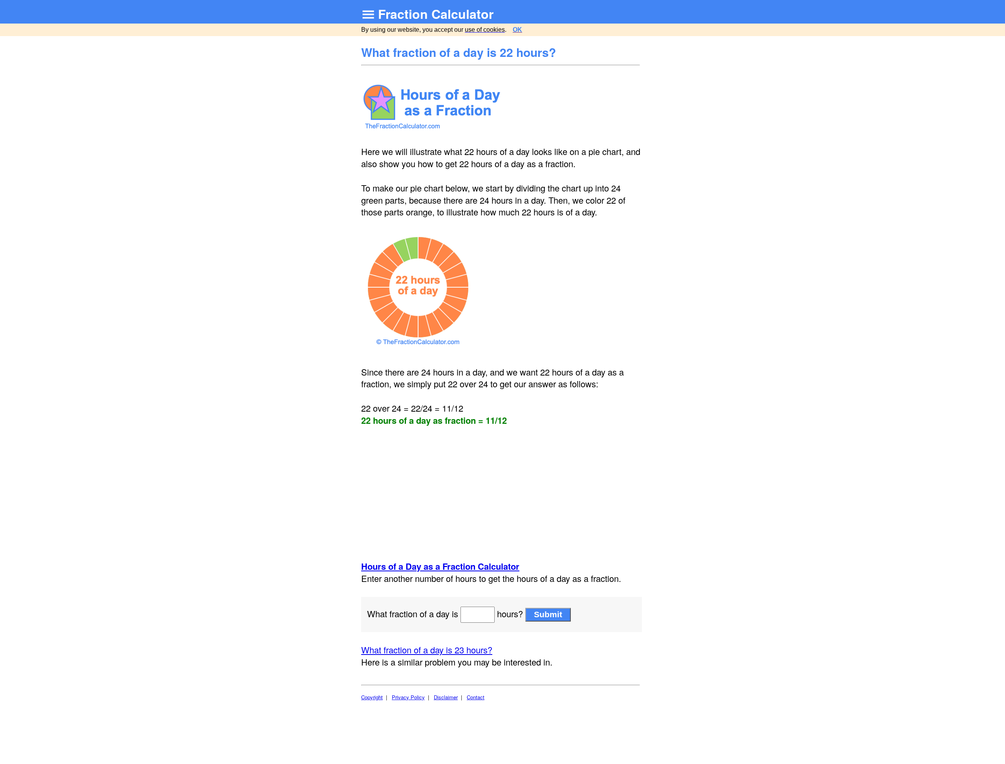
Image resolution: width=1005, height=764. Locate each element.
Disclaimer (446, 697)
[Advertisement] (501, 493)
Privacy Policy (408, 697)
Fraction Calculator (435, 14)
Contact (475, 697)
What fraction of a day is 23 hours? (426, 650)
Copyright (372, 697)
